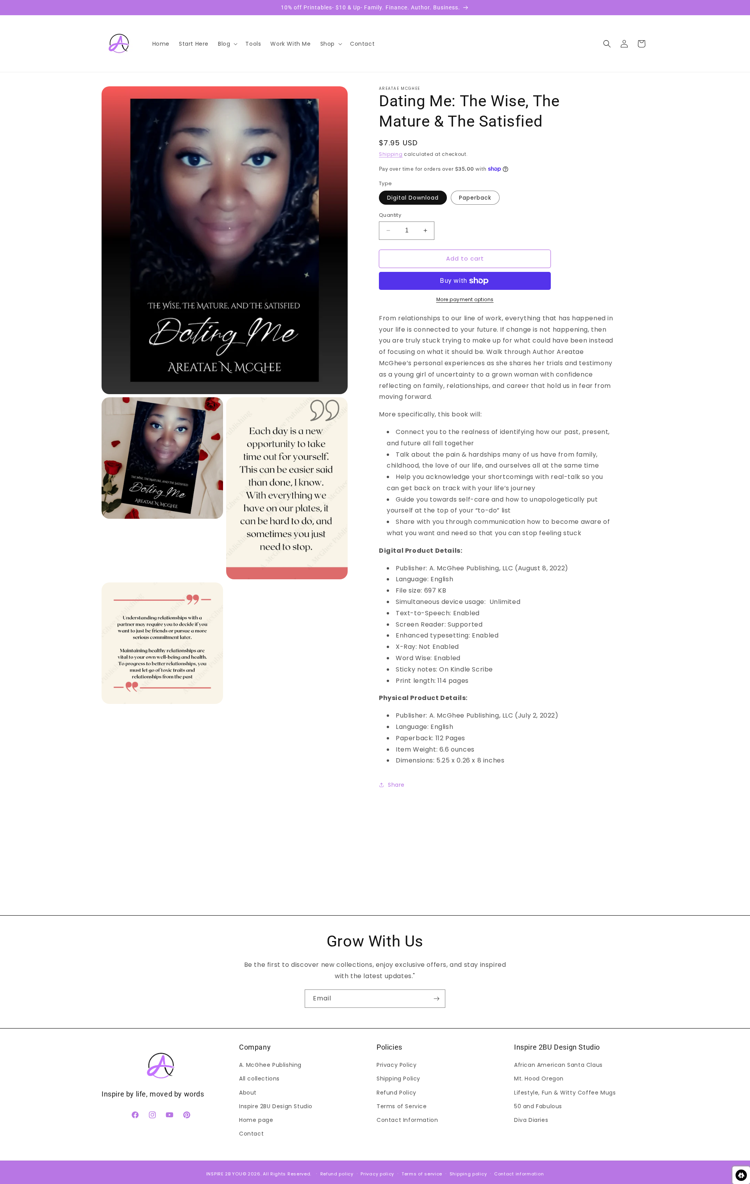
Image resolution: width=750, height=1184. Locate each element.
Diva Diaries (531, 1120)
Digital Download (413, 198)
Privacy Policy (396, 1065)
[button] (227, 44)
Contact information (519, 1173)
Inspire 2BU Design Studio (275, 1106)
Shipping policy (468, 1173)
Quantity (390, 215)
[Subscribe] (436, 998)
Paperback (475, 198)
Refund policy (337, 1173)
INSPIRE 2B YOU (224, 1174)
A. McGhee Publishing (270, 1065)
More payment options (465, 299)
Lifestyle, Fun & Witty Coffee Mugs (565, 1092)
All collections (259, 1079)
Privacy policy (377, 1173)
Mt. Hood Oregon (539, 1079)
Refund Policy (396, 1092)
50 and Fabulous (538, 1106)
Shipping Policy (398, 1079)
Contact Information (407, 1120)
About (248, 1092)
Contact (251, 1134)
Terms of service (422, 1173)
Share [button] (396, 785)
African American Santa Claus (558, 1065)
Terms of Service (402, 1106)
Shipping (391, 154)
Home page (256, 1120)
